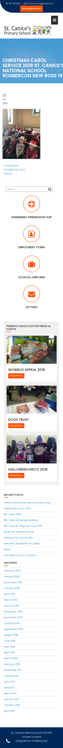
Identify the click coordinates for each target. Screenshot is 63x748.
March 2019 (10, 600)
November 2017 (13, 670)
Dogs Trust (18, 419)
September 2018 (13, 629)
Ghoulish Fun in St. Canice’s (20, 555)
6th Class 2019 (12, 514)
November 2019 (13, 582)
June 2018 (9, 641)
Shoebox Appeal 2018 (26, 369)
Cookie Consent (31, 736)
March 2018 (10, 658)
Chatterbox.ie (39, 740)
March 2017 (10, 693)
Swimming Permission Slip (31, 217)
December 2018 (13, 611)
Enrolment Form (31, 8)
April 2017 (9, 687)
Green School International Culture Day (27, 502)
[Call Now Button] (8, 740)
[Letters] (31, 295)
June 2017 (9, 681)
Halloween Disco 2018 (28, 469)
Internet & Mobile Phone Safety (22, 543)
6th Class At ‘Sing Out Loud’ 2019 (23, 526)
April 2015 (9, 711)
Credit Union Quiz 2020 (17, 508)
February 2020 (12, 570)
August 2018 (11, 635)
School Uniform (31, 277)
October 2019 (12, 588)
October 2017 (11, 676)
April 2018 (9, 652)
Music (7, 549)
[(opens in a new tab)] (31, 205)
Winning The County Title (18, 537)
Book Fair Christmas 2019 (19, 531)
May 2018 (9, 646)
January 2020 (12, 576)
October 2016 (12, 705)
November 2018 (13, 617)
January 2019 (11, 605)
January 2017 (11, 699)
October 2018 (12, 623)
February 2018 (12, 664)
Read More (16, 375)
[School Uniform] (31, 266)
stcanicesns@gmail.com (40, 3)
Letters (31, 307)
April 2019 (9, 594)
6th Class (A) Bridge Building (21, 520)
